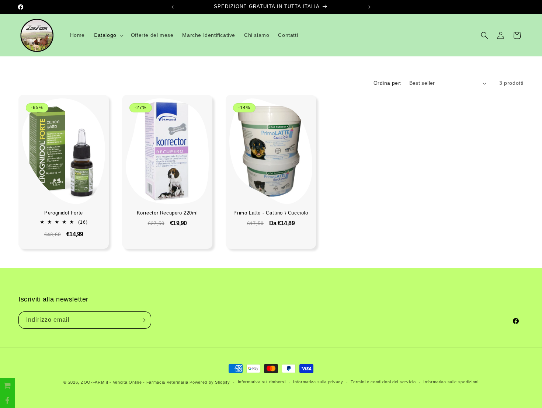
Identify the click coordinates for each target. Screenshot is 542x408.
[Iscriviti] (143, 320)
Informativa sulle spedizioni (451, 382)
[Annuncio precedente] (172, 7)
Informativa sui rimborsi (262, 382)
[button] (107, 35)
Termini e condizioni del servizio (383, 382)
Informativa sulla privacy (318, 382)
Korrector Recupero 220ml (167, 213)
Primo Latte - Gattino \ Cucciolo (271, 213)
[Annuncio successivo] (369, 7)
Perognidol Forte (63, 213)
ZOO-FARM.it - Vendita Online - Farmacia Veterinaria (134, 382)
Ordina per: (388, 83)
